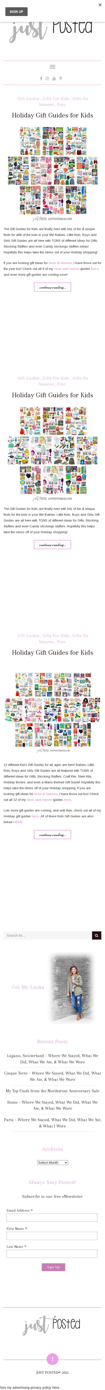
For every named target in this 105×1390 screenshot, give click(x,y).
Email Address (20, 1210)
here (94, 269)
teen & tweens (60, 263)
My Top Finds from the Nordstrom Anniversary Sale (52, 1090)
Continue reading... (52, 287)
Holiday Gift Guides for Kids (52, 115)
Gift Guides (29, 98)
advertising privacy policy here (35, 1388)
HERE (17, 822)
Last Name (17, 1246)
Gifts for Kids (56, 98)
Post (61, 104)
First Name (17, 1228)
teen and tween (66, 269)
